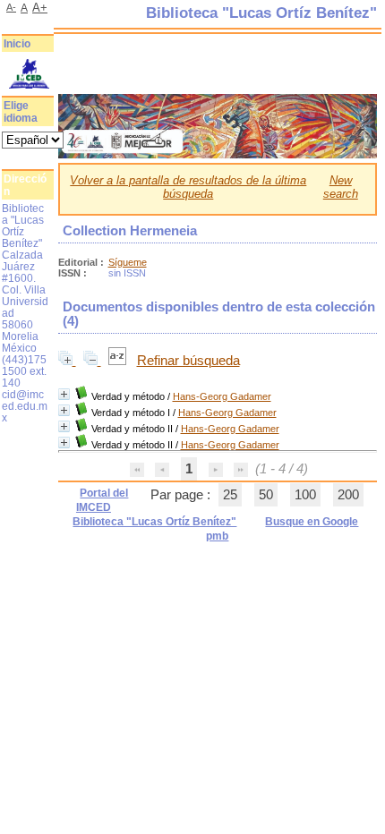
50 (266, 495)
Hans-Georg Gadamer (222, 396)
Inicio (17, 44)
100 (305, 495)
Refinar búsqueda (188, 360)
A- (11, 7)
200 (348, 495)
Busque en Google (311, 521)
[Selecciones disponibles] (119, 360)
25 (230, 495)
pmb (217, 536)
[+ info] (64, 394)
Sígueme (127, 262)
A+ (39, 7)
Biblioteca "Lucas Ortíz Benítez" (154, 521)
